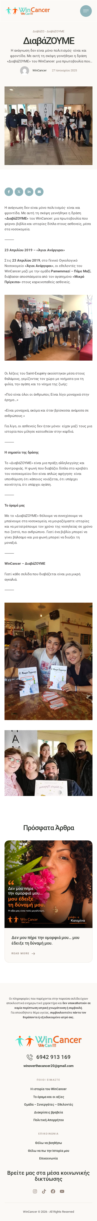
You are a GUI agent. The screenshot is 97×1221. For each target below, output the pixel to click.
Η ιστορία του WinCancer (48, 1089)
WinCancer (30, 1211)
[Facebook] (9, 191)
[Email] (39, 191)
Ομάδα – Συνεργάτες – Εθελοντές (48, 1104)
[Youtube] (62, 1191)
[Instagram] (35, 1191)
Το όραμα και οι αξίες (48, 1097)
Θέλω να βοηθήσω (48, 1143)
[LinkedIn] (29, 191)
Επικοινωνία (48, 1158)
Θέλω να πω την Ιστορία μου (48, 1151)
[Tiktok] (44, 1191)
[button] (84, 1215)
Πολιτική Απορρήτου (48, 1120)
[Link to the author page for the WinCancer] (24, 70)
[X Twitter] (19, 191)
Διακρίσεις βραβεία (48, 1112)
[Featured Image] (48, 884)
